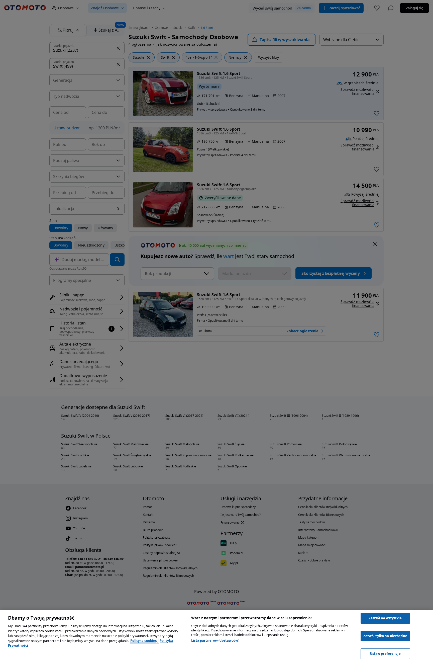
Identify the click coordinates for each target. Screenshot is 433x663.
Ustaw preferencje (385, 653)
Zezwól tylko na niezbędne (385, 636)
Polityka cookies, (144, 640)
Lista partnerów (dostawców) (215, 640)
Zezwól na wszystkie (385, 618)
